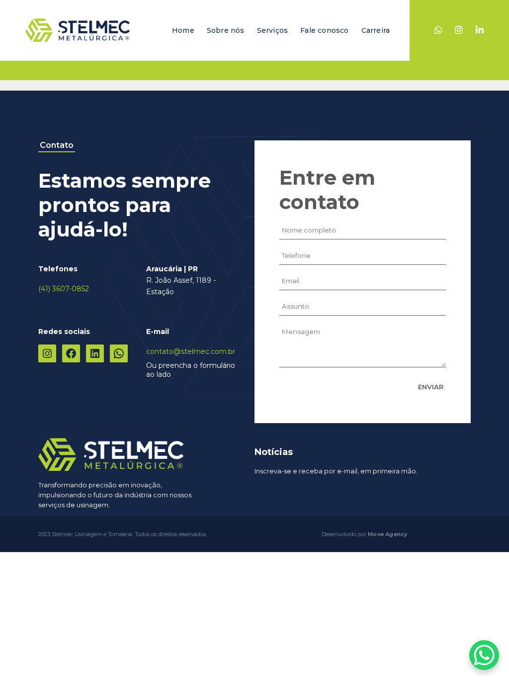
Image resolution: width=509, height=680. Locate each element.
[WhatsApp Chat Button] (484, 655)
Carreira (375, 30)
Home (183, 30)
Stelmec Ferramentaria (77, 30)
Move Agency (387, 534)
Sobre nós (226, 30)
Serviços (272, 30)
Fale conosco (324, 30)
